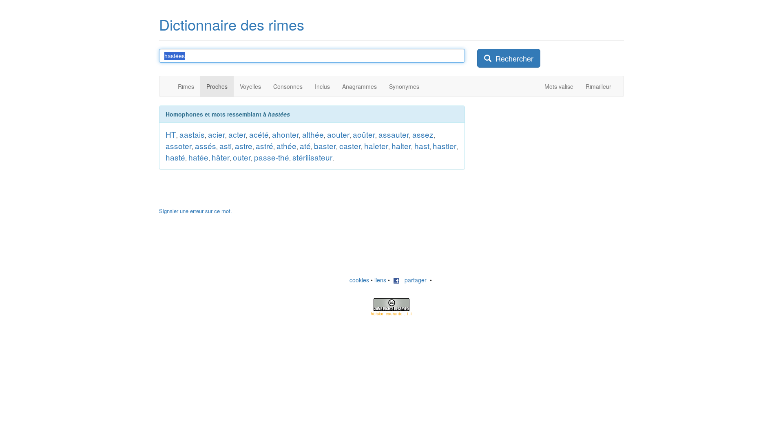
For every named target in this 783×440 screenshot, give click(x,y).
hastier (444, 145)
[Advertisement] (538, 156)
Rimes (186, 86)
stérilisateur (312, 157)
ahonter (285, 134)
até (305, 145)
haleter (376, 145)
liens (380, 280)
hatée (198, 157)
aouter (338, 134)
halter (401, 145)
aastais (192, 134)
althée (313, 134)
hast (421, 145)
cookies (359, 280)
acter (237, 134)
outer (242, 157)
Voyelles (250, 86)
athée (286, 145)
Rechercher (512, 58)
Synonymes (404, 86)
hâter (221, 157)
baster (325, 145)
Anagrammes (359, 86)
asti (225, 145)
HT (171, 134)
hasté (175, 157)
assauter (393, 134)
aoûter (364, 134)
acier (216, 134)
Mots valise (558, 86)
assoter (179, 145)
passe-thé (271, 157)
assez (423, 134)
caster (350, 145)
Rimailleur (598, 86)
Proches (217, 86)
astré (264, 145)
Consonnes (288, 86)
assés (205, 145)
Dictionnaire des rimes (231, 24)
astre (243, 145)
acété (259, 134)
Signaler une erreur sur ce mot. (195, 211)
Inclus (322, 86)
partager (413, 280)
